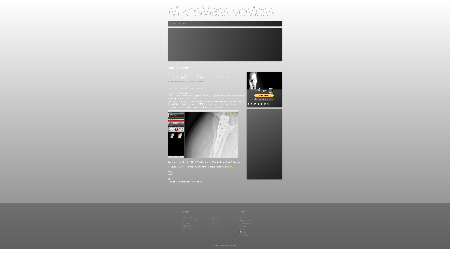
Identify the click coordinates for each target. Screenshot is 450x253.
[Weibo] (265, 104)
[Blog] (249, 104)
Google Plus (247, 220)
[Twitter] (255, 104)
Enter (213, 223)
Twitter (245, 217)
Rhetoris (214, 217)
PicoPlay (186, 223)
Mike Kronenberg (196, 82)
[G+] (258, 104)
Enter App (215, 220)
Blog (244, 232)
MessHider (187, 226)
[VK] (268, 104)
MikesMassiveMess (221, 11)
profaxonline (187, 229)
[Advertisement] (225, 44)
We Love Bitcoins (264, 99)
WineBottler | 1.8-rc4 (199, 77)
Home (172, 24)
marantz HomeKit (189, 220)
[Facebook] (262, 104)
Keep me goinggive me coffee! (261, 91)
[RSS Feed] (252, 104)
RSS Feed (246, 235)
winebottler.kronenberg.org (200, 167)
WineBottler (184, 24)
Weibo (245, 226)
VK (243, 229)
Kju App (214, 226)
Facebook (246, 223)
